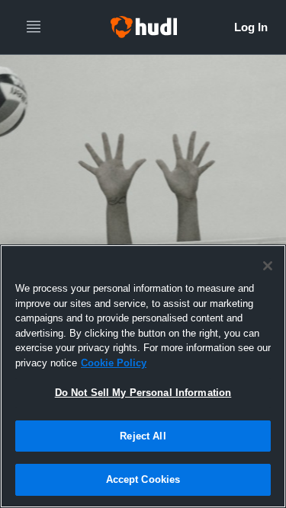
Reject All (142, 436)
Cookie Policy (113, 363)
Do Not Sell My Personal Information (143, 392)
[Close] (267, 266)
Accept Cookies (143, 479)
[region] (143, 376)
